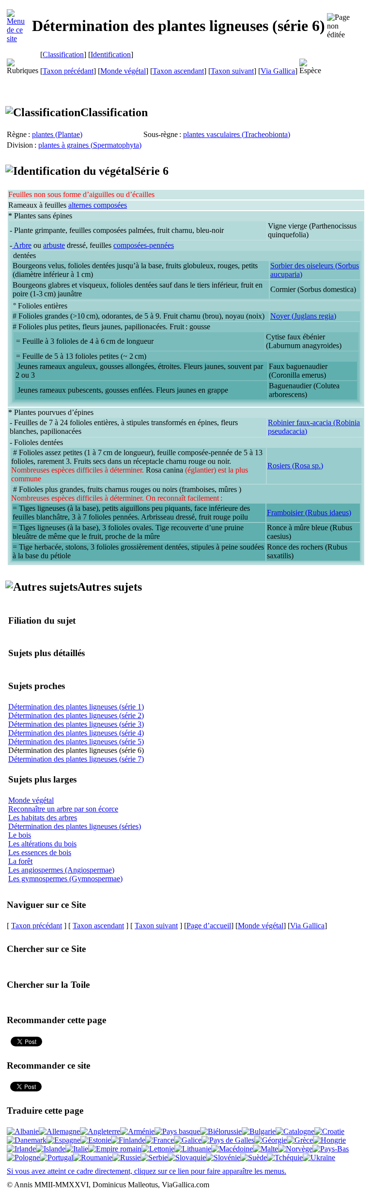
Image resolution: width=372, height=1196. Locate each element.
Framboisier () (309, 512)
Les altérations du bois (42, 844)
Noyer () (303, 316)
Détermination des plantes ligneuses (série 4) (76, 733)
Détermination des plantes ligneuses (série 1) (76, 707)
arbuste (54, 245)
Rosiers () (295, 465)
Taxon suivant (232, 71)
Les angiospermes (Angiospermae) (61, 870)
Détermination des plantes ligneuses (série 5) (76, 741)
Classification (63, 54)
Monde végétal (123, 71)
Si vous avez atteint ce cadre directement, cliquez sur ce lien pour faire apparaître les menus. (146, 1171)
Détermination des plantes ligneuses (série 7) (76, 759)
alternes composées (97, 205)
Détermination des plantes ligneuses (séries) (74, 826)
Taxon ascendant (178, 71)
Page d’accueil (208, 925)
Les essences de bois (39, 852)
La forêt (20, 861)
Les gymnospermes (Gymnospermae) (65, 878)
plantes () (57, 134)
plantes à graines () (89, 145)
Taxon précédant (68, 71)
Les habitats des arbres (42, 817)
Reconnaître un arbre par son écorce (63, 809)
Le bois (19, 835)
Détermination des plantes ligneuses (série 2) (76, 715)
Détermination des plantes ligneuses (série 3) (76, 724)
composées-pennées (143, 245)
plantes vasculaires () (236, 134)
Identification (111, 54)
